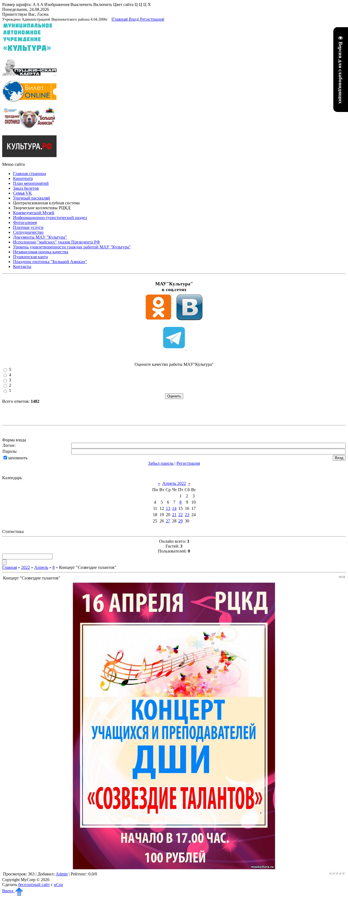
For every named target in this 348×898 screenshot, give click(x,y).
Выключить (81, 4)
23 (187, 514)
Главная (119, 19)
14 (174, 508)
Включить (102, 4)
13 (168, 508)
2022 (25, 567)
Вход (133, 19)
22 (180, 514)
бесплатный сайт (34, 884)
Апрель (41, 567)
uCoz (58, 884)
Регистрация (151, 19)
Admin (62, 874)
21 (174, 514)
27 (168, 521)
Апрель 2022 (174, 483)
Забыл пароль (160, 463)
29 (180, 521)
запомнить (17, 458)
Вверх (8, 890)
